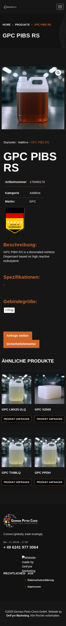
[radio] (9, 310)
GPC (32, 201)
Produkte (22, 24)
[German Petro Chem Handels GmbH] (10, 7)
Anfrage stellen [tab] (17, 335)
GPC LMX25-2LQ (14, 409)
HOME (6, 24)
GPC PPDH (43, 472)
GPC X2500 (43, 409)
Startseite (9, 142)
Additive (23, 142)
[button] (58, 73)
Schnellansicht (26, 381)
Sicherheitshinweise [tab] (21, 344)
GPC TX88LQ (11, 472)
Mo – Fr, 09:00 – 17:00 (15, 542)
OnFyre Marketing (17, 615)
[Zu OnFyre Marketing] (33, 560)
